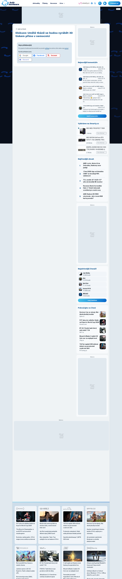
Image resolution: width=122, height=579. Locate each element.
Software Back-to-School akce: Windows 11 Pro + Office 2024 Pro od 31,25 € (96, 573)
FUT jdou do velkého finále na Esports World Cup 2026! (89, 321)
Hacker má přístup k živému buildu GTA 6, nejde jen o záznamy (95, 531)
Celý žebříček (92, 300)
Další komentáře (92, 116)
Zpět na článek (22, 29)
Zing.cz (81, 340)
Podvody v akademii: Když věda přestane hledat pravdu (72, 532)
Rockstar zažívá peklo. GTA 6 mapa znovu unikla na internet (25, 538)
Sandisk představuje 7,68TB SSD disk (72, 538)
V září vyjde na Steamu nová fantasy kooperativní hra (72, 564)
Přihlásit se (114, 3)
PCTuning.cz (83, 350)
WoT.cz (81, 332)
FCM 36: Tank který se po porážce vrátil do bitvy (48, 570)
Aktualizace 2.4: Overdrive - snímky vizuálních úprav (48, 575)
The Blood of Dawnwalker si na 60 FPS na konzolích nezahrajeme (25, 531)
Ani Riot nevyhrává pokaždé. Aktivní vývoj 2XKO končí (48, 532)
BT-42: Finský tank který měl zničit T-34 (88, 329)
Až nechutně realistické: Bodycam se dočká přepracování (94, 539)
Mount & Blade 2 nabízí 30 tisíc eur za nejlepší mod (88, 337)
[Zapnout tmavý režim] (105, 3)
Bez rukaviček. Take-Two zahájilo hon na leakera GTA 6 (49, 538)
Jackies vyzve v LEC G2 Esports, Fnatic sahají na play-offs (25, 571)
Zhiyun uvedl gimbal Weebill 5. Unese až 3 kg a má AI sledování (96, 565)
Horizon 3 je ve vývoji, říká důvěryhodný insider (88, 313)
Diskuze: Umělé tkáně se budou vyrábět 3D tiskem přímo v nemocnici (44, 34)
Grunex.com (83, 324)
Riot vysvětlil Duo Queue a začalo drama (24, 564)
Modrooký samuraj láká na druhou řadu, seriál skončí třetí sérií (48, 525)
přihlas (47, 48)
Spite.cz (81, 316)
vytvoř (66, 48)
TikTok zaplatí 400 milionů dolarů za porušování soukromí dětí (88, 346)
